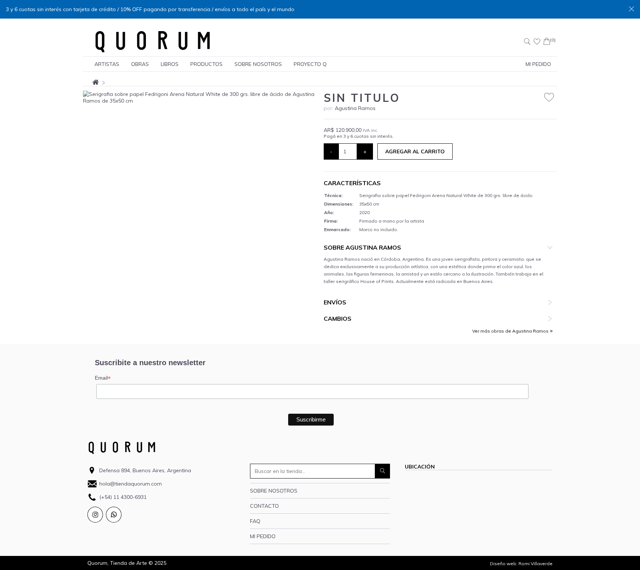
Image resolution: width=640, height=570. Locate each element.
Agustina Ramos (355, 108)
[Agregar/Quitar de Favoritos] (549, 97)
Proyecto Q (310, 64)
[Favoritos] (537, 41)
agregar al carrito (415, 151)
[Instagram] (95, 515)
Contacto (264, 506)
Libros (170, 64)
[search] (382, 471)
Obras (140, 64)
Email (103, 377)
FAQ (255, 521)
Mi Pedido (538, 64)
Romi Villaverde (536, 563)
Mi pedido (263, 536)
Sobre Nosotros (258, 64)
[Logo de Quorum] (152, 41)
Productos (206, 64)
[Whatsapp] (113, 515)
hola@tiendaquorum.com (130, 483)
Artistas (106, 64)
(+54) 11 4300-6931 (123, 497)
